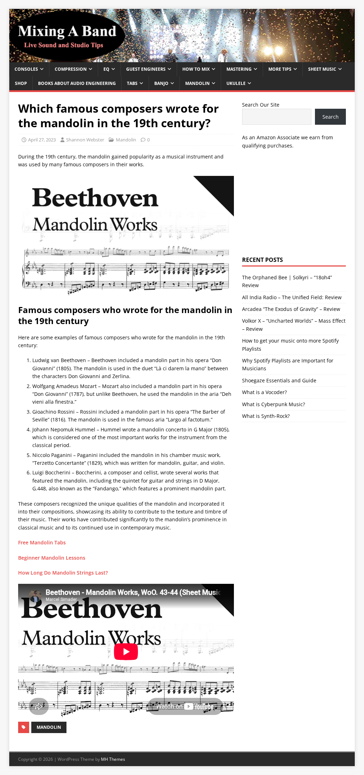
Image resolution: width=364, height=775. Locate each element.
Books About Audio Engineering (77, 83)
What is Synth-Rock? (266, 416)
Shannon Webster (85, 139)
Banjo (161, 83)
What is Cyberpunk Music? (273, 404)
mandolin (49, 727)
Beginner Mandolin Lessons (51, 557)
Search (330, 116)
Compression (71, 69)
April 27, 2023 (42, 139)
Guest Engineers (146, 69)
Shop (21, 83)
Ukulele (236, 83)
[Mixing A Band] (182, 58)
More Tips (279, 69)
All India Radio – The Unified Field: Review (292, 297)
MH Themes (113, 759)
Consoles (26, 69)
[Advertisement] (294, 202)
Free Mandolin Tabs (42, 542)
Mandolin (197, 83)
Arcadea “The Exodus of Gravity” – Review (291, 309)
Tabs (132, 83)
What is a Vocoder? (264, 392)
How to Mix (196, 69)
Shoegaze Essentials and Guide (279, 380)
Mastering (239, 69)
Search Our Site (260, 104)
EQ (106, 69)
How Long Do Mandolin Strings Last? (63, 572)
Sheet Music (322, 69)
